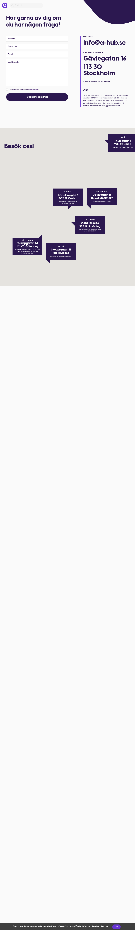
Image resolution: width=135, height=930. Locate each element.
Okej (116, 927)
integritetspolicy (33, 89)
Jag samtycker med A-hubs (24, 89)
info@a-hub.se (104, 42)
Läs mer (105, 926)
